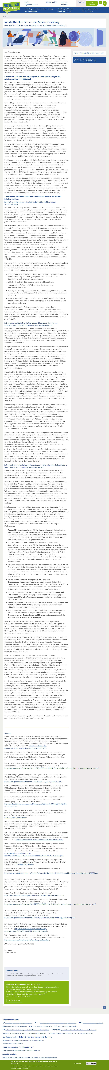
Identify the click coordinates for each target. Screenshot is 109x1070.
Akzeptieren (78, 1063)
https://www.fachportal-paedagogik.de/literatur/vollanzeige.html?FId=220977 (33, 895)
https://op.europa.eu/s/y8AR (15, 817)
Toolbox (81, 2)
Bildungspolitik (51, 2)
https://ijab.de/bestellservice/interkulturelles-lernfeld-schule (39, 840)
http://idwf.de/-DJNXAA (24, 864)
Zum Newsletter (92, 3)
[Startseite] (11, 3)
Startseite (5, 16)
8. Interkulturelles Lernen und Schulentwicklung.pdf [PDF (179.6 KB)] (85, 60)
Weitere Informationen (19, 1068)
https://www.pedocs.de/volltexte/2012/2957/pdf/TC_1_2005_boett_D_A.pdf (32, 782)
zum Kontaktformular (14, 1000)
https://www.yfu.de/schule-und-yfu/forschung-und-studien (26, 940)
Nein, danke (91, 1063)
